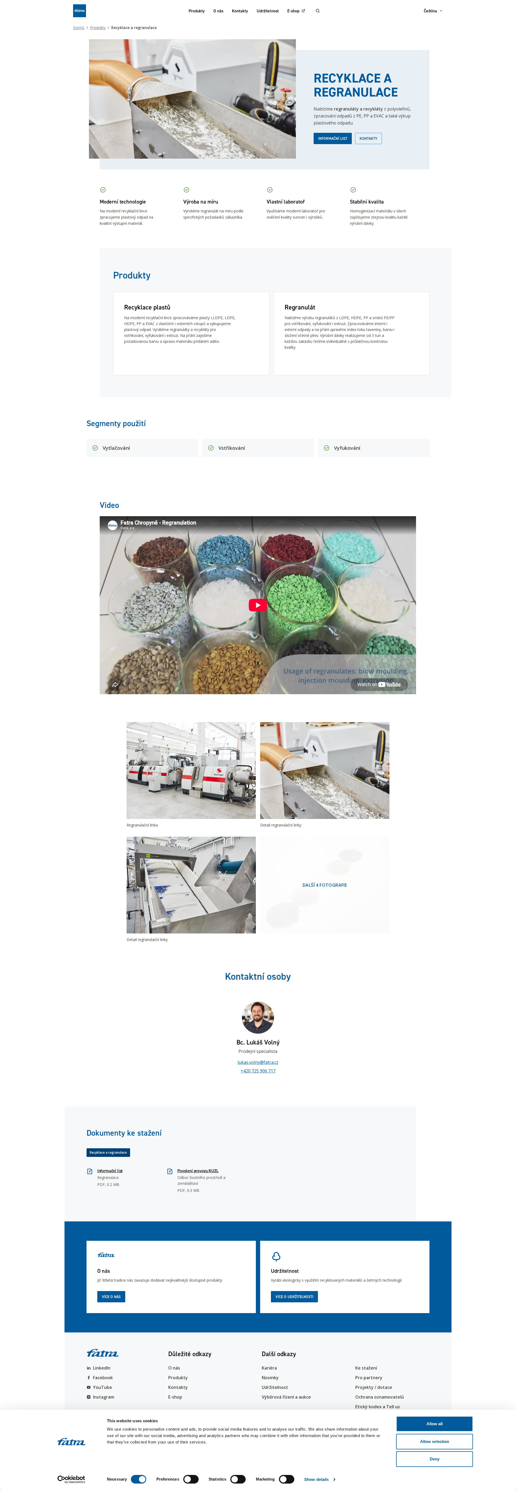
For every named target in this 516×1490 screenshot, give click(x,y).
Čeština (430, 10)
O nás (218, 10)
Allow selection (434, 1441)
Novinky (270, 1378)
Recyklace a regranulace (108, 1152)
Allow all (435, 1423)
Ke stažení (366, 1368)
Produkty (197, 10)
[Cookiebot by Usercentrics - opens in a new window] (71, 1479)
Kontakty (240, 10)
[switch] (191, 1479)
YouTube (102, 1387)
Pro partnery (368, 1378)
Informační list (332, 138)
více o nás (111, 1296)
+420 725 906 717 (258, 1071)
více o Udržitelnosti (294, 1296)
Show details (316, 1479)
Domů (78, 27)
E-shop (293, 10)
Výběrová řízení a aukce (286, 1397)
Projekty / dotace (373, 1387)
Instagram (103, 1397)
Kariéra (269, 1368)
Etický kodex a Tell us (377, 1407)
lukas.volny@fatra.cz (258, 1062)
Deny (434, 1459)
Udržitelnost (268, 10)
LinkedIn (101, 1368)
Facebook (103, 1378)
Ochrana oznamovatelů (379, 1397)
